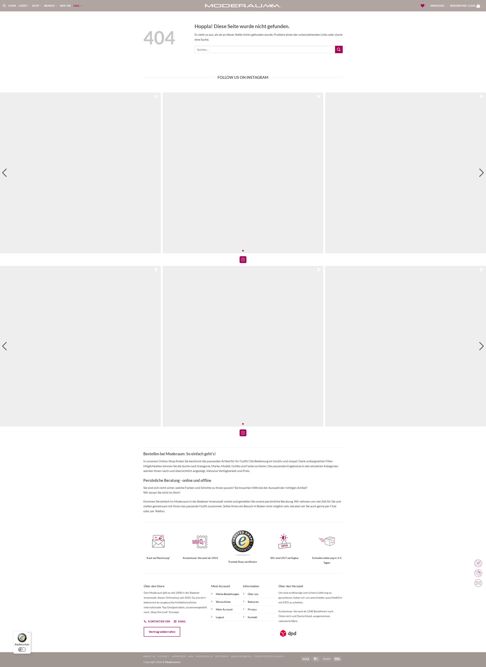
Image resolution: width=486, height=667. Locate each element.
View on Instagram (243, 259)
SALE (76, 5)
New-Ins (65, 5)
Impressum (179, 656)
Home (12, 5)
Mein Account (224, 609)
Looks (23, 5)
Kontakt (252, 617)
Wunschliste (223, 601)
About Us (149, 656)
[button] (437, 6)
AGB (190, 656)
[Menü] (28, 633)
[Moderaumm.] (243, 5)
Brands (49, 5)
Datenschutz (204, 656)
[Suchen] (4, 5)
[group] (80, 172)
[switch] (22, 649)
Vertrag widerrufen (162, 631)
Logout (220, 617)
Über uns (253, 594)
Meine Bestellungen (227, 594)
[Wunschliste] (422, 6)
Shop (35, 5)
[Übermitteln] (339, 49)
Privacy (252, 609)
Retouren (253, 601)
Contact (163, 656)
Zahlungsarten (241, 656)
